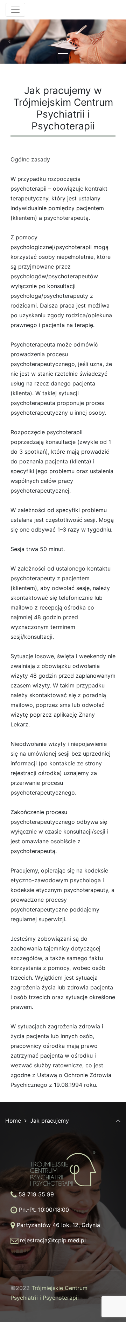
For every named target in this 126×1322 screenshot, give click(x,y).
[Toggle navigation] (15, 10)
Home (13, 1120)
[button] (9, 41)
